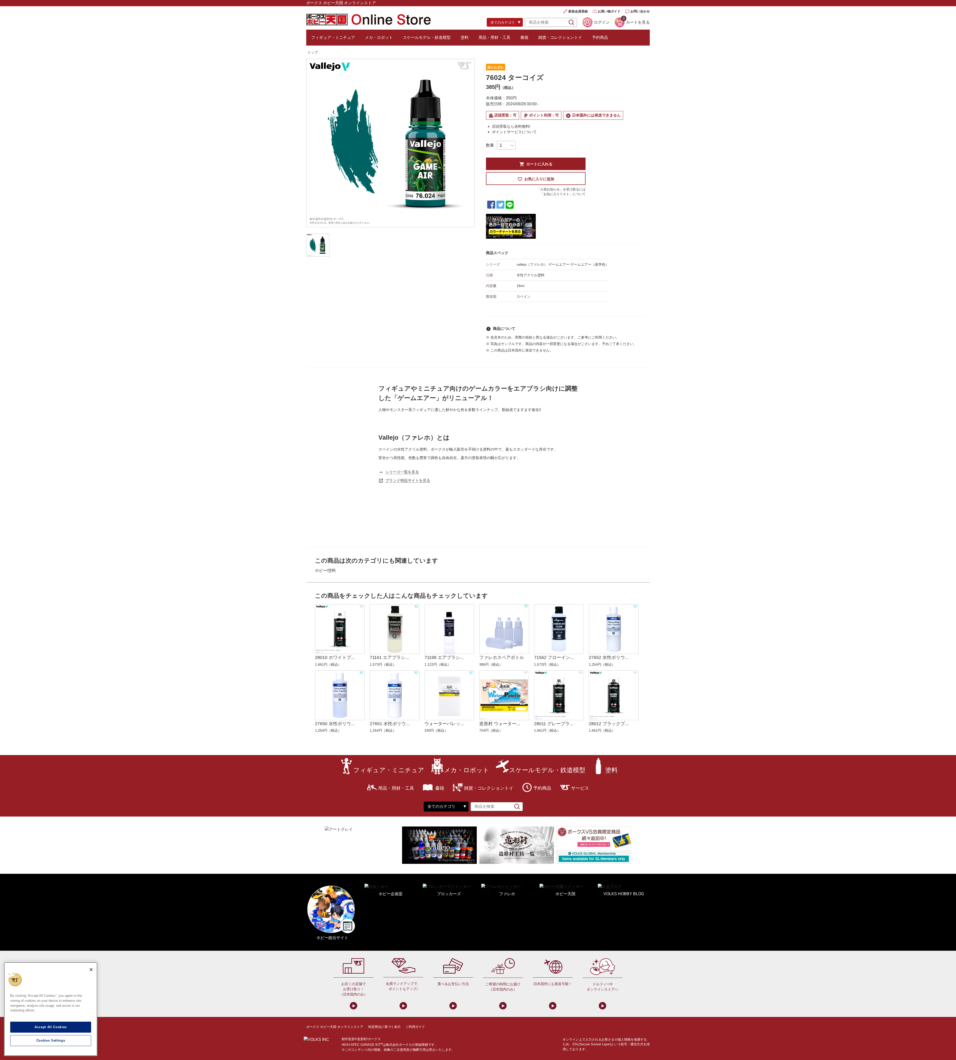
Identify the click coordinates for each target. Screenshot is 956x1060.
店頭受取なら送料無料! (511, 126)
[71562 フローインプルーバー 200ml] (559, 629)
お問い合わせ (640, 11)
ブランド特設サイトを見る (407, 480)
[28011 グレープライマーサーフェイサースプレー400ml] (559, 695)
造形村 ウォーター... (499, 723)
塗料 (465, 37)
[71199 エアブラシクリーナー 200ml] (449, 629)
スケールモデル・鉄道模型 (427, 37)
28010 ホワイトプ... (335, 657)
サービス (580, 788)
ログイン (602, 22)
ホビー (321, 570)
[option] (390, 143)
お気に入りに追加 (535, 179)
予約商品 (600, 37)
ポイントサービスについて (514, 132)
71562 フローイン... (554, 657)
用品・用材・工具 (494, 37)
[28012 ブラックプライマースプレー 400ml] (613, 695)
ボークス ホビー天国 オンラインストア (334, 1027)
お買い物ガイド (609, 11)
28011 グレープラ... (553, 723)
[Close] (91, 969)
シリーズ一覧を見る (402, 472)
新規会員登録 (578, 11)
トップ (312, 52)
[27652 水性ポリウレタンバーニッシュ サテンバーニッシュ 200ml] (613, 629)
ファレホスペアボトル (501, 657)
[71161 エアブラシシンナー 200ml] (394, 629)
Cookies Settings (50, 1040)
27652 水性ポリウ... (609, 657)
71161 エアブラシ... (389, 657)
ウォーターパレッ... (444, 723)
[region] (50, 1009)
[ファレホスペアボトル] (504, 629)
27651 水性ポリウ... (390, 723)
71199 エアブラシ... (444, 657)
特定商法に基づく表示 (384, 1027)
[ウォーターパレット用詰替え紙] (449, 695)
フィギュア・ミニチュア (333, 37)
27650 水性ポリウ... (335, 723)
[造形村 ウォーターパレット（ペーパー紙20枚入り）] (504, 695)
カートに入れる (535, 164)
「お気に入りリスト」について (563, 194)
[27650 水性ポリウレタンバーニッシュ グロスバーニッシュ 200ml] (339, 695)
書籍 (524, 37)
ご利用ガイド (415, 1027)
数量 (490, 145)
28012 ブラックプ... (609, 723)
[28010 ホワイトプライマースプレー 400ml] (339, 629)
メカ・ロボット (379, 37)
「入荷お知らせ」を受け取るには (561, 189)
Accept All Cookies (51, 1027)
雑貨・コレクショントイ (560, 37)
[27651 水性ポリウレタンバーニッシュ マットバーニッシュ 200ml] (394, 695)
